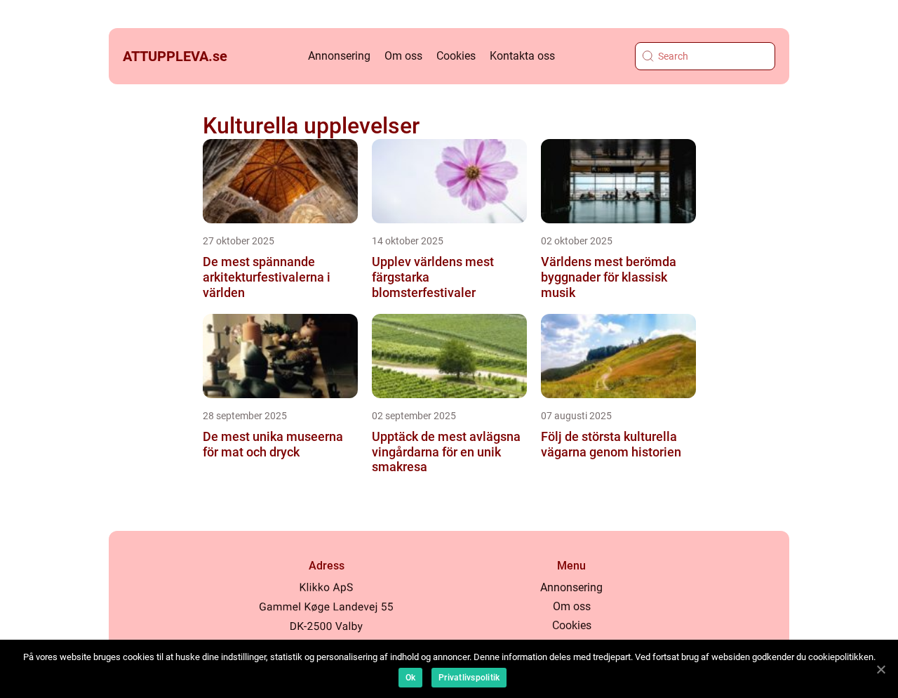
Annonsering (339, 55)
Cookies (456, 55)
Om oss (403, 55)
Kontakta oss (522, 55)
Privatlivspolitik (469, 678)
